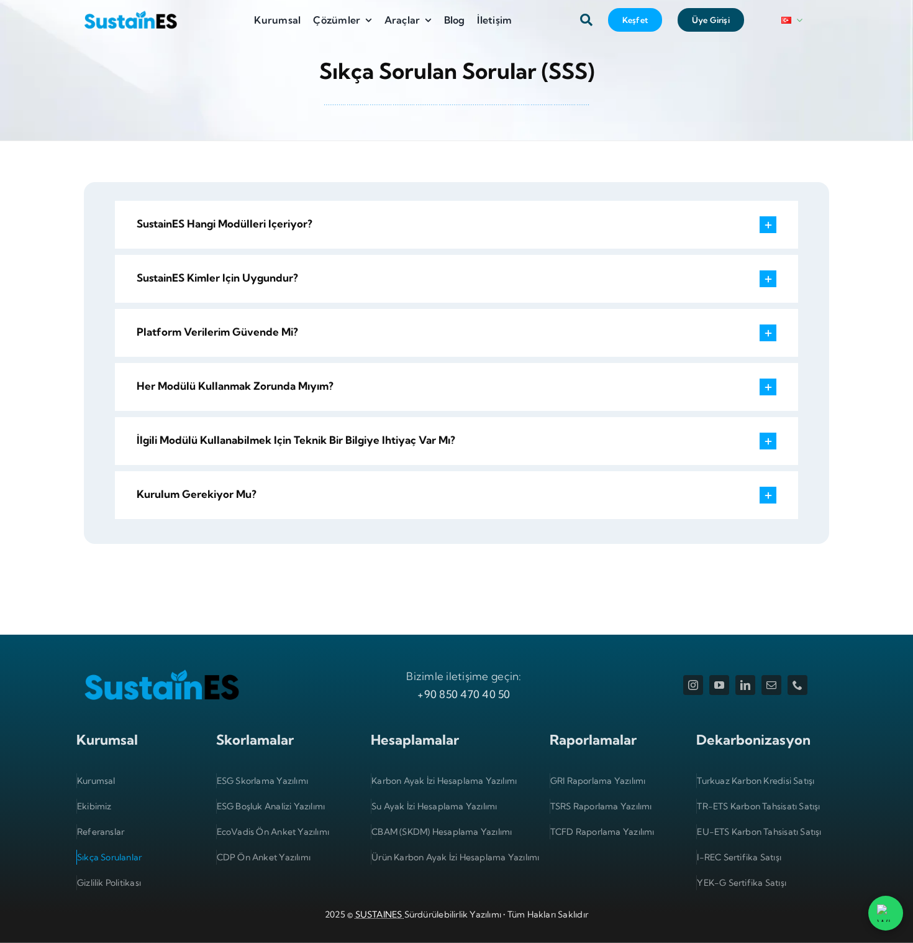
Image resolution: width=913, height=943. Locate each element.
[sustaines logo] (130, 11)
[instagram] (693, 685)
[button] (456, 224)
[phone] (797, 685)
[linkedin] (745, 685)
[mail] (771, 685)
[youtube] (719, 685)
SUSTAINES (379, 914)
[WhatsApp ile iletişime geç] (885, 913)
